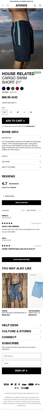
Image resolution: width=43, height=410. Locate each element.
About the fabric (8, 167)
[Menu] (2, 5)
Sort (23, 210)
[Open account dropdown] (35, 5)
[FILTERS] (8, 196)
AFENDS (29, 393)
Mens (11, 11)
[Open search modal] (8, 5)
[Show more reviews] (21, 259)
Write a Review (21, 202)
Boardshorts (21, 11)
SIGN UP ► (21, 371)
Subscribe (10, 343)
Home (4, 11)
